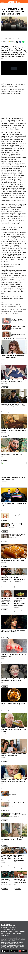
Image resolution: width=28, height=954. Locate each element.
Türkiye (4, 264)
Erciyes (10, 118)
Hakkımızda (3, 929)
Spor (2, 933)
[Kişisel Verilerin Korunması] (19, 946)
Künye (14, 929)
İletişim (11, 929)
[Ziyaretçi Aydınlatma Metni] (6, 947)
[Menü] (2, 1)
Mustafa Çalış (19, 89)
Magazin (8, 933)
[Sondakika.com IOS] (5, 951)
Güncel (10, 931)
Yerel (13, 933)
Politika (19, 933)
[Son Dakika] (14, 1)
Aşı (10, 143)
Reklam (8, 929)
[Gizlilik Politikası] (12, 945)
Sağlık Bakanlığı (6, 163)
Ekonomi (22, 931)
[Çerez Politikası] (9, 946)
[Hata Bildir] (15, 947)
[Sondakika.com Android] (14, 951)
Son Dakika (4, 931)
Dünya (16, 931)
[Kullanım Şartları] (4, 945)
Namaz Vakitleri (5, 935)
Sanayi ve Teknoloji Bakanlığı (10, 161)
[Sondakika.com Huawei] (23, 951)
